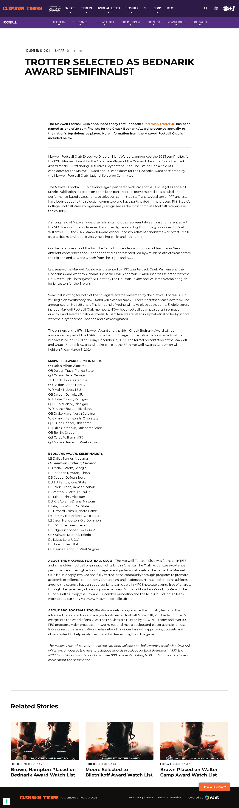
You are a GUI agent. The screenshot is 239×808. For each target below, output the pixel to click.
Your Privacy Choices (141, 797)
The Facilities (104, 22)
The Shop (153, 22)
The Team (59, 22)
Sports (70, 8)
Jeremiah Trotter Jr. (159, 124)
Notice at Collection (169, 797)
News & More (176, 22)
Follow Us (200, 22)
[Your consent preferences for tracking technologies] (6, 801)
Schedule (216, 8)
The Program (130, 22)
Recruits (132, 8)
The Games (80, 22)
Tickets (86, 8)
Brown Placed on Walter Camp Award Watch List (189, 772)
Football (16, 763)
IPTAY (170, 8)
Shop (157, 8)
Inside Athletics (108, 8)
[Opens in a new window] (229, 8)
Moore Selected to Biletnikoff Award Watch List (119, 772)
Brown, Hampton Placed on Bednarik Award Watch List (43, 772)
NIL (146, 8)
